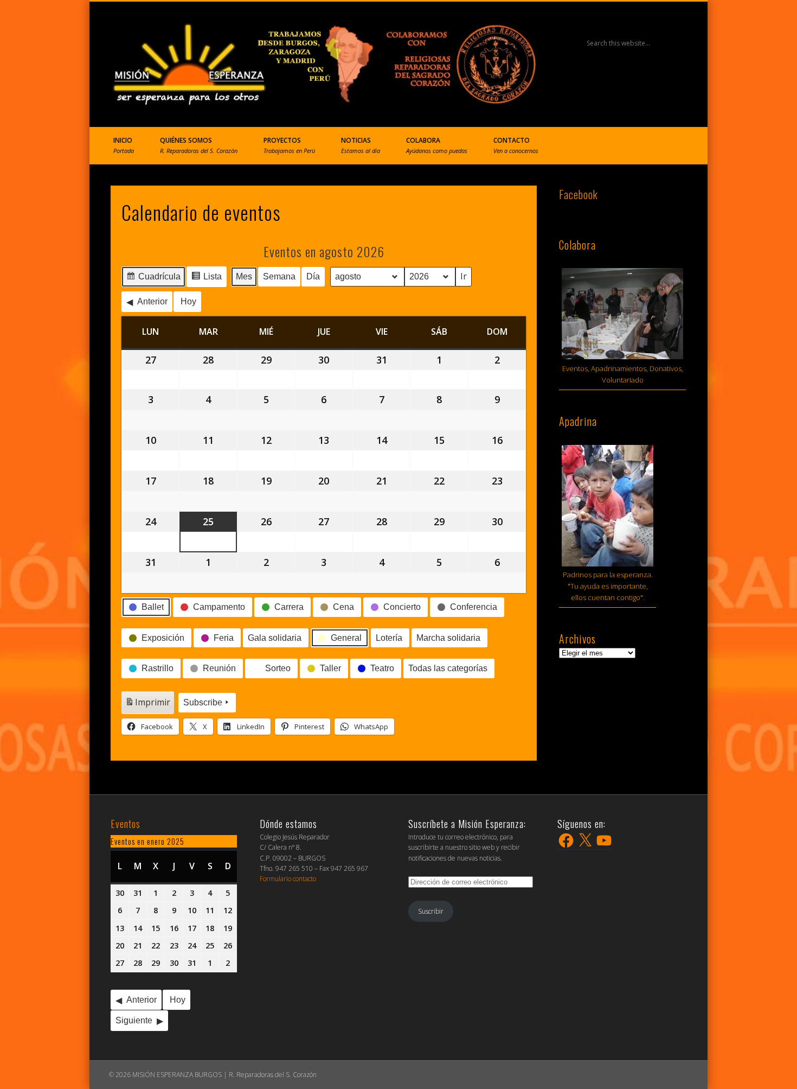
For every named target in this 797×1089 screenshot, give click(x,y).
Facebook (578, 194)
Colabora (436, 145)
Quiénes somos (198, 145)
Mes (244, 276)
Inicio (123, 145)
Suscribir (431, 911)
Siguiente (133, 1020)
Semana (279, 276)
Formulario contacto (288, 878)
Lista (206, 279)
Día (313, 276)
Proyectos (289, 145)
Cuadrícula (153, 279)
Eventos (125, 824)
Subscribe (202, 702)
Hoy (188, 301)
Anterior (152, 301)
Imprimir (147, 705)
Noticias (360, 145)
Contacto (515, 145)
